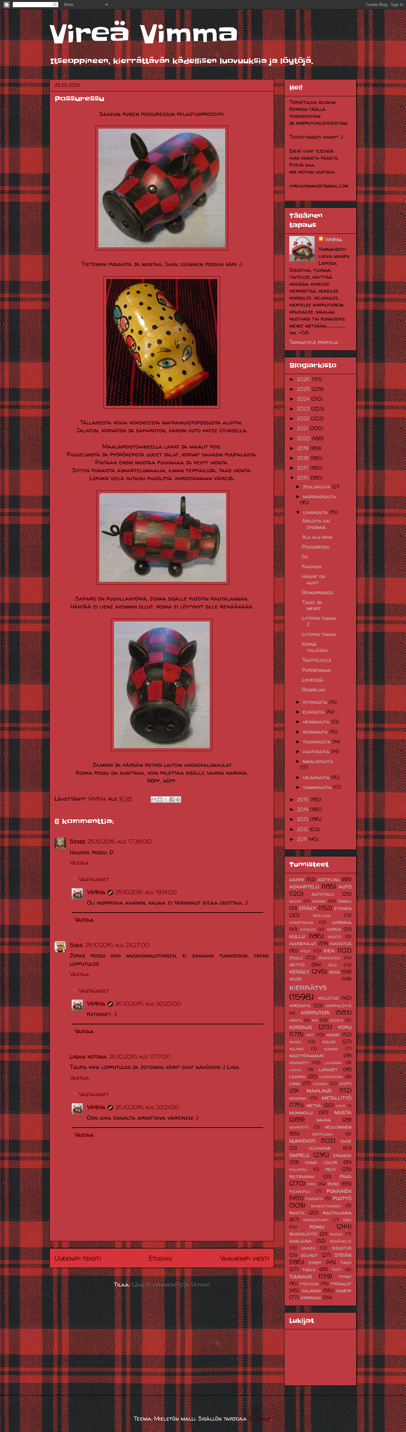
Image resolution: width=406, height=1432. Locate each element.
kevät (295, 978)
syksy (315, 1262)
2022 (304, 418)
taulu (309, 1269)
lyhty (345, 1083)
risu (347, 1220)
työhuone (309, 1284)
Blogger (260, 1418)
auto (344, 886)
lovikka (320, 1083)
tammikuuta (318, 787)
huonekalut (303, 943)
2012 (303, 829)
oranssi (342, 1155)
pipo (311, 1184)
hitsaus (308, 929)
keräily (299, 971)
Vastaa (79, 863)
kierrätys (308, 986)
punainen (339, 1191)
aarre (296, 879)
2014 (303, 809)
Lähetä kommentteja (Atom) (171, 1285)
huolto (334, 936)
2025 (304, 388)
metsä (313, 1105)
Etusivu (160, 1258)
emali (344, 900)
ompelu (299, 1155)
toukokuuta (317, 741)
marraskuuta (319, 496)
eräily (307, 908)
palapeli (298, 1169)
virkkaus (310, 1297)
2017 (303, 467)
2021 (303, 428)
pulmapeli (299, 1191)
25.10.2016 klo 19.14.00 (146, 892)
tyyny (344, 1276)
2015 (303, 799)
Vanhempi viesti (244, 1258)
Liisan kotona (88, 1056)
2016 (304, 477)
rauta (296, 1212)
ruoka (336, 1234)
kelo (332, 965)
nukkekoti (302, 1140)
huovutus (340, 943)
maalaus (319, 1090)
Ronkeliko (313, 689)
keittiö (297, 964)
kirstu (295, 1020)
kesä (334, 971)
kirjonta (299, 1005)
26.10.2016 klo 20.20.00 (148, 1004)
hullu (297, 936)
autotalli (322, 893)
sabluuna (300, 1240)
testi (336, 1269)
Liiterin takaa (319, 634)
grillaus (322, 915)
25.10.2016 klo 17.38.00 (119, 841)
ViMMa (96, 892)
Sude (76, 945)
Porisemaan (316, 669)
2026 (304, 379)
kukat (333, 1034)
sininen (308, 1248)
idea (329, 950)
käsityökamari (306, 1055)
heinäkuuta (317, 721)
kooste (337, 1020)
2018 (303, 458)
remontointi (315, 1220)
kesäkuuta (316, 731)
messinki (297, 1098)
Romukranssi (317, 592)
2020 (304, 438)
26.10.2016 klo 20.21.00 (147, 1107)
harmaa (341, 922)
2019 (303, 448)
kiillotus (328, 997)
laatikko (333, 1063)
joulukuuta (317, 486)
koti (310, 1035)
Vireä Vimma (143, 34)
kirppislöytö (338, 1005)
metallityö (336, 1097)
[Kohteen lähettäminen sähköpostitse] (154, 799)
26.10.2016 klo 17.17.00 (140, 1056)
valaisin (311, 1290)
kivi (315, 1020)
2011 (302, 839)
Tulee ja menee (312, 605)
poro (333, 1183)
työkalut (340, 1283)
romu (316, 1226)
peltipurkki (302, 1176)
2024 (304, 398)
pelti (330, 1169)
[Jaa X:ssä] (166, 799)
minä (340, 1105)
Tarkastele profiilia (313, 342)
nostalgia (322, 1134)
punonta (314, 1198)
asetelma (328, 879)
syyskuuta (316, 701)
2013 (303, 819)
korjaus (300, 1027)
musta (342, 1112)
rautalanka (337, 1212)
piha (345, 1176)
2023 (304, 408)
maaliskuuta (318, 761)
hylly (305, 951)
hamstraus (301, 922)
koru (344, 1027)
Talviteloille (316, 659)
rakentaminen (325, 1206)
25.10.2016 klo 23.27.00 (117, 945)
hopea (334, 929)
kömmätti (299, 1063)
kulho (329, 1041)
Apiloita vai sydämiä (316, 523)
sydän (343, 1255)
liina (294, 1083)
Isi (305, 556)
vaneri (343, 1290)
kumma (331, 1049)
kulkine (296, 1049)
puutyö (342, 1198)
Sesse (78, 841)
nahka (323, 1119)
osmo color (321, 1162)
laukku (297, 1076)
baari (295, 901)
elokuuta (314, 711)
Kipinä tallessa (315, 646)
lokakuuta (316, 512)
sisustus (341, 1247)
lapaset (328, 1069)
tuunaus (300, 1276)
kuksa (295, 1042)
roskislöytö (303, 1233)
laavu (295, 1069)
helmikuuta (317, 777)
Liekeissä (312, 679)
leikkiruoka (331, 1076)
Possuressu (316, 546)
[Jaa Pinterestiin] (178, 799)
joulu (296, 957)
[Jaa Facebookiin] (172, 799)
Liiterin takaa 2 (319, 620)
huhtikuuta (317, 751)
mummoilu (301, 1112)
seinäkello (340, 1241)
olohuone (320, 1147)
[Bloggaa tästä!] (160, 799)
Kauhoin (311, 566)
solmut (309, 1254)
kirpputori (315, 1012)
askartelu (304, 886)
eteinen (342, 908)
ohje (346, 1140)
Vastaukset (94, 879)
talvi (345, 1262)
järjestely (329, 958)
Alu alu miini (317, 536)
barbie (319, 901)
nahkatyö (299, 1127)
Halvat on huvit (313, 579)
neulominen (338, 1126)
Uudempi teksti (78, 1258)
